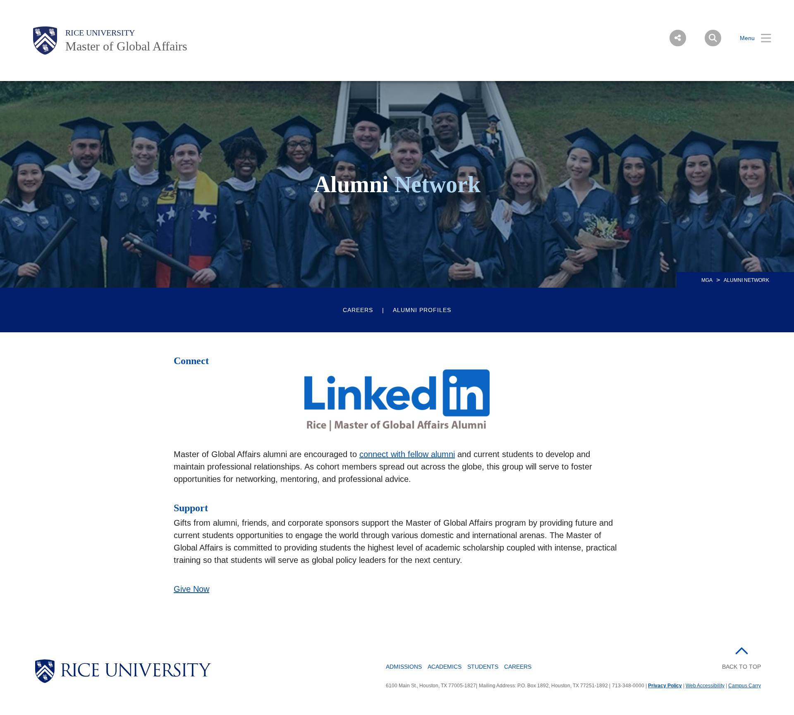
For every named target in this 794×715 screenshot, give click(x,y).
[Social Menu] (678, 38)
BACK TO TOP (741, 666)
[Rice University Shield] (45, 40)
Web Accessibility (705, 686)
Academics (445, 666)
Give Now (191, 588)
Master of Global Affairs (126, 46)
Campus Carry (744, 686)
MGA (707, 280)
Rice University (100, 32)
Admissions (404, 666)
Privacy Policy (665, 686)
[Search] (713, 38)
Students (482, 666)
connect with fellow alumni (407, 454)
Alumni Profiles (422, 310)
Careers (358, 310)
